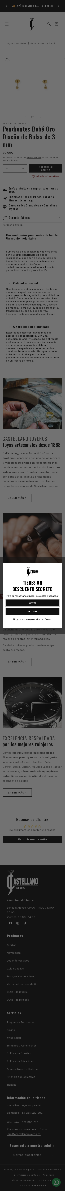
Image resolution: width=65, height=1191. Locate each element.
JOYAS (32, 602)
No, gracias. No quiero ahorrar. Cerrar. (32, 619)
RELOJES (32, 611)
